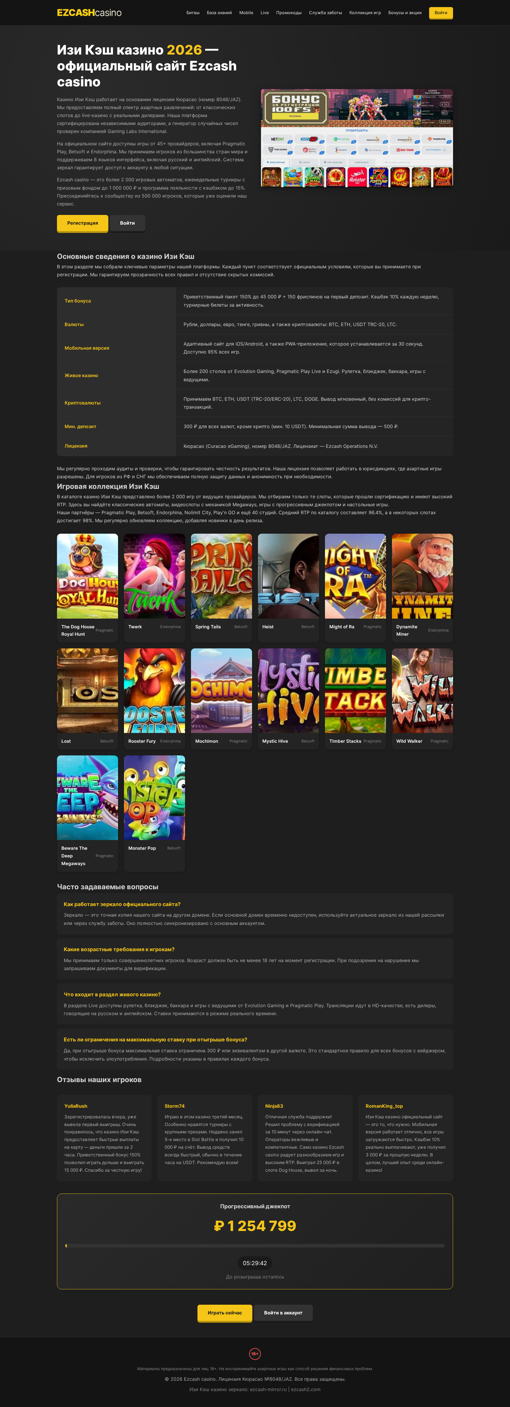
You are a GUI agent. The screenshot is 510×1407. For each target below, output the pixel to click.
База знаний (219, 12)
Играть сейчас (225, 1313)
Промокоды (289, 12)
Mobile (246, 12)
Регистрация (82, 223)
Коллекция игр (365, 12)
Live (265, 12)
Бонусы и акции (405, 12)
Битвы (193, 12)
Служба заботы (325, 12)
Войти (441, 12)
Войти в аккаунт (283, 1313)
